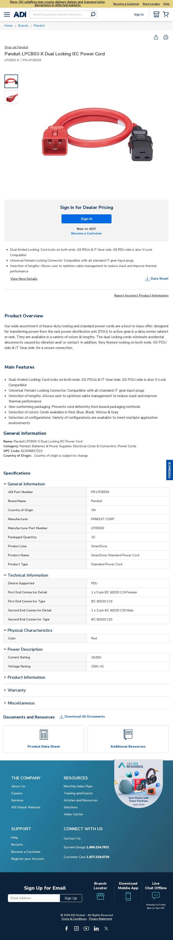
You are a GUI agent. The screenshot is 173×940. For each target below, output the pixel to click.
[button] (169, 470)
